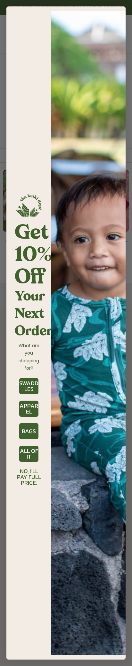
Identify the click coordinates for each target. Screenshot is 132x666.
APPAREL (29, 408)
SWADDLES (28, 386)
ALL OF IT (29, 453)
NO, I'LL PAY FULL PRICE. (29, 471)
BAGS (29, 431)
